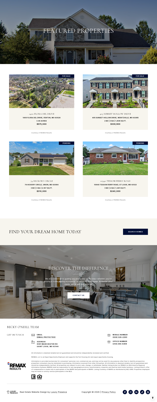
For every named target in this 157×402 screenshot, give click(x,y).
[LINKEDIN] (136, 392)
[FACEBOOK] (125, 392)
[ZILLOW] (148, 392)
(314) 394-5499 (120, 344)
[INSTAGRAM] (130, 392)
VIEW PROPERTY (41, 104)
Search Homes (135, 232)
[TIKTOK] (142, 392)
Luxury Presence (59, 392)
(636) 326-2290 (120, 337)
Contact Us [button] (78, 295)
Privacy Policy (109, 392)
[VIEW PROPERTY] (41, 102)
